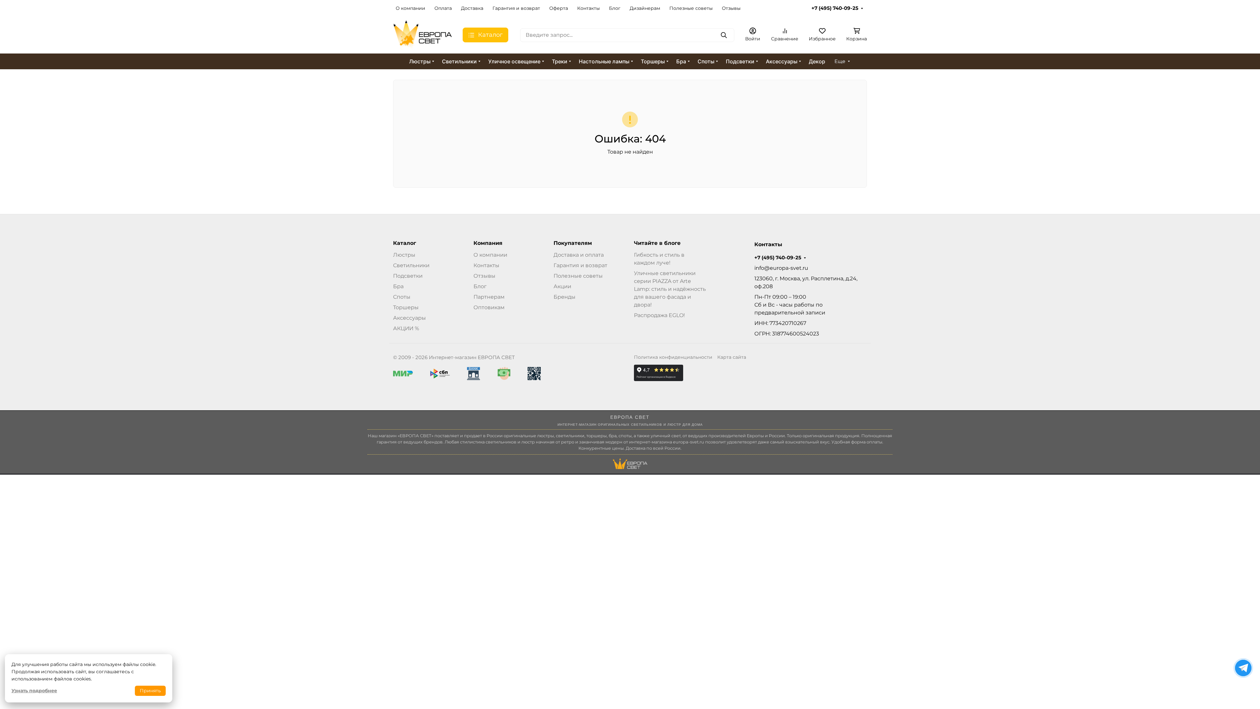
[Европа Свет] (422, 35)
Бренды (565, 297)
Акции (562, 286)
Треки (559, 61)
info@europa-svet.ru (781, 268)
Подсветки (740, 61)
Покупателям (573, 243)
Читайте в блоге (657, 243)
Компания (487, 243)
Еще (839, 61)
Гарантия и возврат (516, 8)
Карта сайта (731, 357)
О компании (410, 8)
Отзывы (731, 8)
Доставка (472, 8)
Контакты (588, 8)
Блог (614, 8)
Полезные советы (691, 8)
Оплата (443, 8)
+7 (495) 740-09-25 (834, 8)
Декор (817, 61)
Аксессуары (781, 61)
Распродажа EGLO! (659, 315)
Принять (150, 691)
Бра (681, 61)
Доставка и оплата (579, 255)
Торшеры (653, 61)
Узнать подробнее (34, 691)
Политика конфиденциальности (673, 357)
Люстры (419, 61)
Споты (706, 61)
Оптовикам (489, 307)
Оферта (558, 8)
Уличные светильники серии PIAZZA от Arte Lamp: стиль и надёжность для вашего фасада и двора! (670, 289)
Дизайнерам (645, 8)
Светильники (459, 61)
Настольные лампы (604, 61)
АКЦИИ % (406, 328)
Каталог (404, 243)
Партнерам (489, 297)
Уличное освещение (514, 61)
